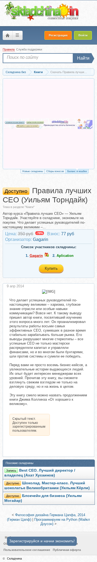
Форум (7, 35)
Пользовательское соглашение (27, 549)
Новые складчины (32, 171)
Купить (51, 268)
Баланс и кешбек (77, 171)
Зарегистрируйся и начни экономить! (42, 541)
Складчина (14, 558)
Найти (83, 58)
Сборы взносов (55, 171)
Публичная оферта (67, 549)
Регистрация (58, 35)
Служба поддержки (29, 49)
